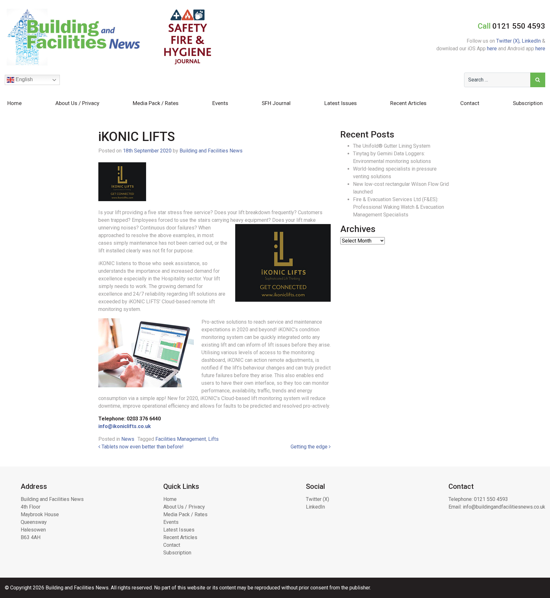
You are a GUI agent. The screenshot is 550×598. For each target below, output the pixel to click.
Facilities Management (180, 439)
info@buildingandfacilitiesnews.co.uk (504, 507)
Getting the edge (310, 447)
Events (220, 103)
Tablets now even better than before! (142, 447)
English (23, 79)
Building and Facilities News (211, 151)
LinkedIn (531, 41)
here (492, 49)
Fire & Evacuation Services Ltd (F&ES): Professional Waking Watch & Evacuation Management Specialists (398, 207)
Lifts (213, 439)
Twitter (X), (509, 41)
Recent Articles (408, 103)
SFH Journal (276, 103)
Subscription (528, 103)
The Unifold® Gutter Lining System (391, 146)
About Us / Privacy (77, 103)
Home (14, 103)
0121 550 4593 (491, 499)
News (127, 439)
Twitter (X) (317, 499)
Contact (469, 103)
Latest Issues (340, 103)
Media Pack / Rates (156, 103)
